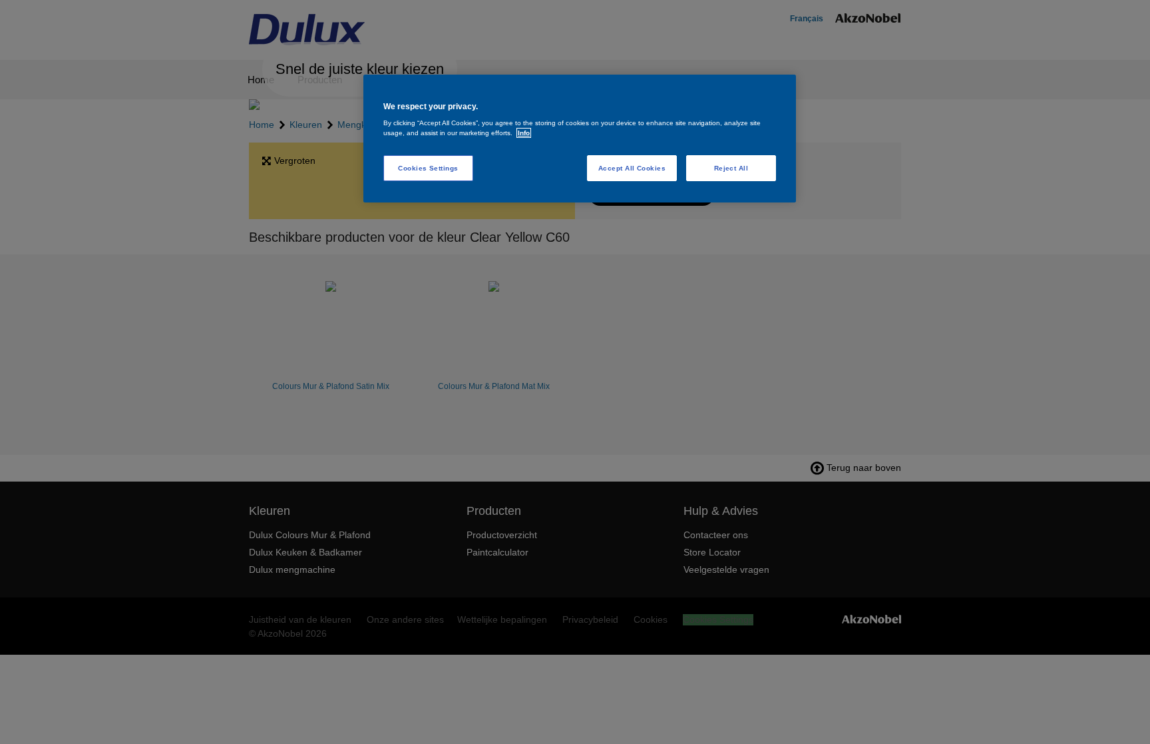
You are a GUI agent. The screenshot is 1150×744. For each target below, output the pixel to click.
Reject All (731, 168)
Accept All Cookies (632, 168)
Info (524, 133)
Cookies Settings (428, 168)
